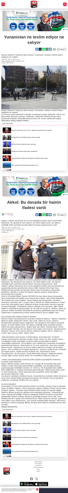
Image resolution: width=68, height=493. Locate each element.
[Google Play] (27, 484)
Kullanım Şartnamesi (38, 467)
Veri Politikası (38, 465)
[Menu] (65, 4)
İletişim (38, 471)
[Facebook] (31, 479)
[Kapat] (37, 489)
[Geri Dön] (3, 4)
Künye (38, 469)
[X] (36, 479)
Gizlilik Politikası (38, 461)
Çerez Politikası (38, 463)
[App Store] (41, 484)
